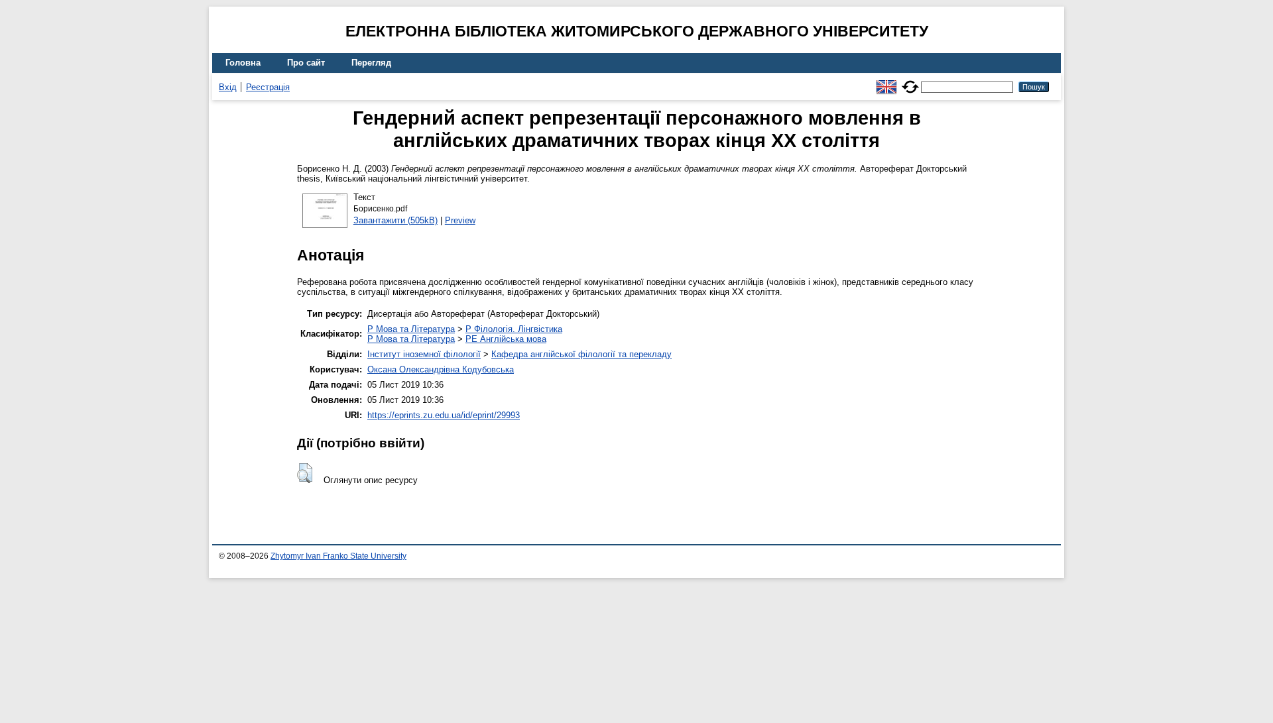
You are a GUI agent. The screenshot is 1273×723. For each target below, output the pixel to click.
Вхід (228, 87)
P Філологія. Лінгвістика (513, 329)
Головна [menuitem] (243, 63)
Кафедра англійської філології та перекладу (581, 354)
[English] (886, 81)
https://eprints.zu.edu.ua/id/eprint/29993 (443, 415)
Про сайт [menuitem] (306, 63)
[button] (304, 473)
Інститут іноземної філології (424, 354)
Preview (460, 220)
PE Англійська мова (505, 339)
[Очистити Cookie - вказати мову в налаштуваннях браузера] (910, 81)
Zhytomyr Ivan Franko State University (338, 556)
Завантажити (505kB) (395, 220)
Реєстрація (268, 87)
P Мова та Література (411, 329)
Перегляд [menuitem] (371, 63)
